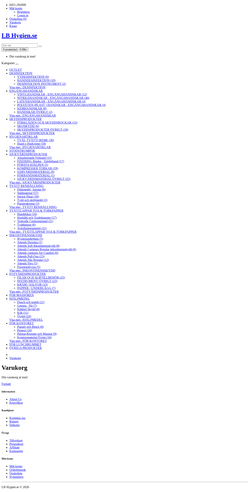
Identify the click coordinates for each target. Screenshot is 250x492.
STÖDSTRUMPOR (22, 150)
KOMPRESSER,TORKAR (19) (37, 168)
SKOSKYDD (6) (28, 126)
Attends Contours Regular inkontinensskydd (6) (46, 249)
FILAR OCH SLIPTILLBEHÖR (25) (41, 277)
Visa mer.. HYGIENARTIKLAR (30, 147)
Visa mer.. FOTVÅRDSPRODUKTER (34, 291)
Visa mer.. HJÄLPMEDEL (26, 319)
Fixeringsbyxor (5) (28, 267)
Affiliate (14, 447)
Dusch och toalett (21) (31, 302)
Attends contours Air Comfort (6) (37, 253)
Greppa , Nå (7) (27, 305)
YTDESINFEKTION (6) (33, 76)
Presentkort (16, 444)
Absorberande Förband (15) (34, 157)
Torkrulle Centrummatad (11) (35, 221)
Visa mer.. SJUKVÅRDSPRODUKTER (34, 182)
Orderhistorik (17, 469)
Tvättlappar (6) (26, 224)
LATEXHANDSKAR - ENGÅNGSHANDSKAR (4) (51, 101)
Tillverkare (16, 440)
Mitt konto (15, 466)
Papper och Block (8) (30, 326)
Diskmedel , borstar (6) (31, 189)
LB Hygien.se (19, 35)
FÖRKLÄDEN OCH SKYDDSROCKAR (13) (47, 122)
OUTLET (15, 69)
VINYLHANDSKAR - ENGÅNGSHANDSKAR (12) (52, 94)
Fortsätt (6, 384)
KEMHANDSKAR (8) (31, 108)
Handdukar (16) (27, 214)
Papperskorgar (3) (28, 203)
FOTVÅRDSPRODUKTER (27, 274)
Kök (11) (22, 312)
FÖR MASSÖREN (21, 295)
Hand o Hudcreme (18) (31, 143)
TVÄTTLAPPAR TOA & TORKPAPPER (36, 210)
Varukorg (15, 358)
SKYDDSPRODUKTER (25, 119)
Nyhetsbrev (16, 477)
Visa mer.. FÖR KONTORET (28, 341)
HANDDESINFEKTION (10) (36, 80)
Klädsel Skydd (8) (28, 309)
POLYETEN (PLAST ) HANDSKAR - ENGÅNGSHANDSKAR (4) (61, 105)
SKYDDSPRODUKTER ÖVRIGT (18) (42, 129)
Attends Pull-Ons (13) (30, 256)
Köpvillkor (16, 402)
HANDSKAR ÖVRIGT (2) (34, 112)
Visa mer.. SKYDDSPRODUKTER (32, 133)
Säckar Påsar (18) (28, 196)
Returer (14, 421)
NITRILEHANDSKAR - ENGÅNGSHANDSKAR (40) (53, 98)
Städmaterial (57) (27, 193)
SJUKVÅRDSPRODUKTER (28, 154)
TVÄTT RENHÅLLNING (26, 186)
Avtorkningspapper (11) (31, 228)
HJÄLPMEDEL (19, 298)
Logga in (22, 15)
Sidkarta (14, 425)
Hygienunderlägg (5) (30, 238)
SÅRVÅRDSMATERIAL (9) (35, 172)
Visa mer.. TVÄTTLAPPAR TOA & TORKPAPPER (43, 231)
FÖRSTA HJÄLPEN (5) (32, 164)
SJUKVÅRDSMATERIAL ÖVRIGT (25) (43, 179)
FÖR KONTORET (21, 323)
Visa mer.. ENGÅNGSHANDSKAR (32, 115)
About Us (15, 399)
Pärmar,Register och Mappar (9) (37, 333)
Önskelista (15, 473)
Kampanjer (16, 451)
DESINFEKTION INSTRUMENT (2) (41, 83)
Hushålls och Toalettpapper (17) (37, 217)
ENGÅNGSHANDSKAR (26, 91)
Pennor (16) (24, 330)
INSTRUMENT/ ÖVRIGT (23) (37, 281)
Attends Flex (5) (27, 263)
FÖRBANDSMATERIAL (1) (35, 175)
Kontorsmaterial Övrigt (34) (34, 337)
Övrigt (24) (24, 316)
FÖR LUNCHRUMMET (25, 344)
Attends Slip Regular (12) (33, 260)
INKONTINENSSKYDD (25, 235)
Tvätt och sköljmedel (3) (32, 200)
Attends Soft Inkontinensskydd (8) (38, 245)
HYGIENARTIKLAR (23, 136)
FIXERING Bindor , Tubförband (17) (40, 161)
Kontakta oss (17, 418)
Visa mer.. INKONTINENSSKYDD (32, 270)
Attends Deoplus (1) (29, 242)
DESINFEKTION (20, 73)
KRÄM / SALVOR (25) (32, 284)
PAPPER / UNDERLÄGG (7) (36, 288)
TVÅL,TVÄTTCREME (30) (35, 140)
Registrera (23, 11)
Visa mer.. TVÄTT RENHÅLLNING (33, 207)
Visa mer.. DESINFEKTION (27, 87)
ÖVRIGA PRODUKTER (25, 348)
